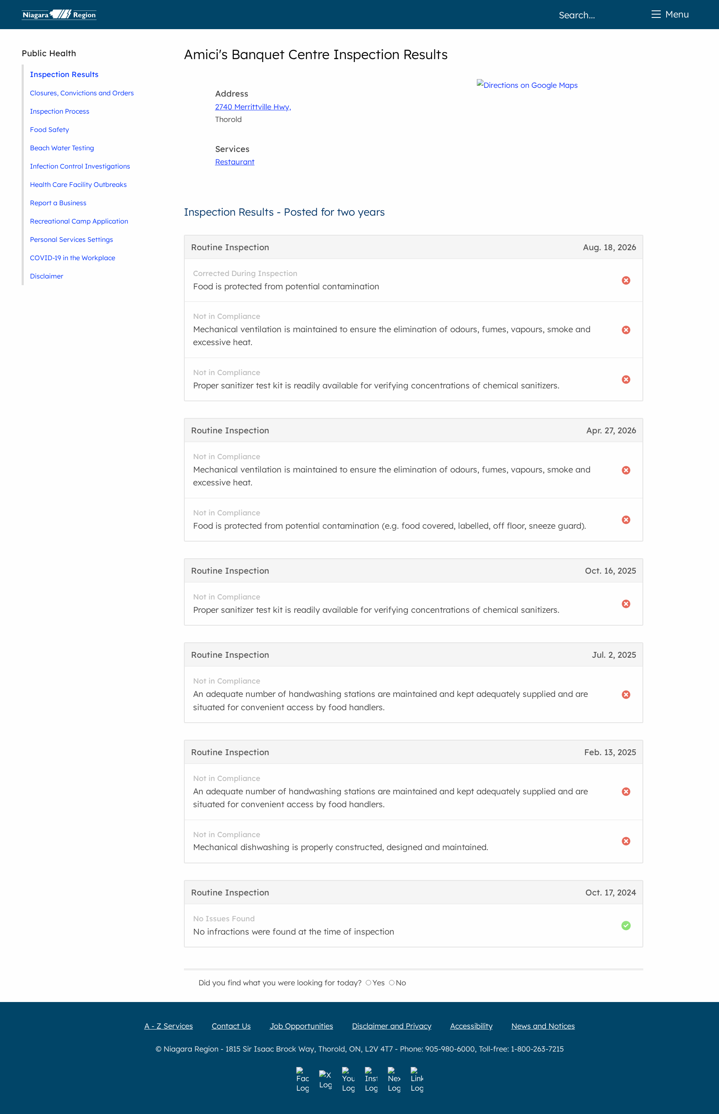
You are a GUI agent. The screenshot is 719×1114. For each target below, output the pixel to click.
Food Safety (49, 129)
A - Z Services (168, 1026)
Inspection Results (64, 74)
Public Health (49, 53)
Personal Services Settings (71, 239)
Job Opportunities (301, 1026)
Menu (677, 14)
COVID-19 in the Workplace (72, 258)
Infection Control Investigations (80, 166)
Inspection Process (59, 111)
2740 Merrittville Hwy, (253, 107)
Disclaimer (46, 276)
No (401, 982)
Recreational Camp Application (79, 221)
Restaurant (235, 162)
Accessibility (471, 1026)
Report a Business (58, 203)
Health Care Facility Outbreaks (78, 184)
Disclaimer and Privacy (391, 1026)
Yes (378, 982)
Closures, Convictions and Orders (82, 93)
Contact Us (231, 1026)
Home (59, 14)
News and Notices (543, 1026)
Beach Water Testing (62, 148)
